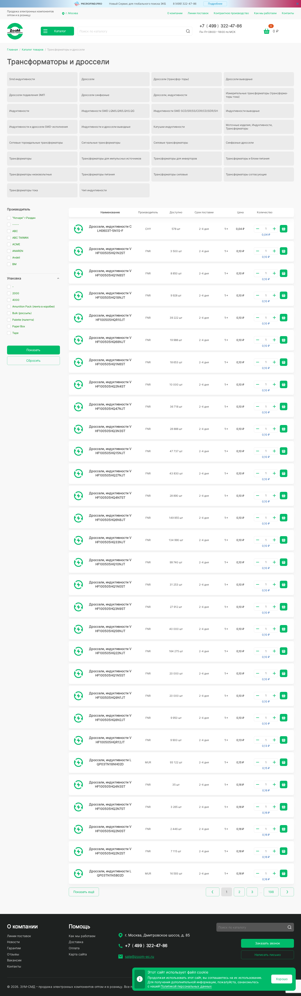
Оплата (74, 948)
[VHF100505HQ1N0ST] (78, 585)
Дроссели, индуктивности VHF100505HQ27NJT (110, 473)
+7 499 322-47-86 (220, 25)
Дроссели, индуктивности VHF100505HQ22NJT (110, 651)
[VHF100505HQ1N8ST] (78, 273)
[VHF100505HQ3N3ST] (78, 429)
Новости (13, 942)
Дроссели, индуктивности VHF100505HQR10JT (110, 317)
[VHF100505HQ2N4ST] (78, 385)
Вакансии (14, 960)
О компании (174, 13)
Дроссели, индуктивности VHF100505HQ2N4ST (110, 384)
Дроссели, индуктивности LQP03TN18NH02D (110, 762)
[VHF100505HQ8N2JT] (78, 718)
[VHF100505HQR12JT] (78, 740)
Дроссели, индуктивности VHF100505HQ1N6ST (110, 362)
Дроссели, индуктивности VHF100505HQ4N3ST (110, 784)
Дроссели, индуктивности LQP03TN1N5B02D (110, 873)
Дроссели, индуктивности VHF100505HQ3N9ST (110, 606)
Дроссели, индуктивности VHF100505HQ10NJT (110, 562)
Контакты (288, 13)
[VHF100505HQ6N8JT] (78, 518)
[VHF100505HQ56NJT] (78, 629)
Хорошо (282, 979)
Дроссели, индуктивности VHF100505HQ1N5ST (110, 673)
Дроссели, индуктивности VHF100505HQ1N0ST (110, 584)
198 (271, 892)
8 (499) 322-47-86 (184, 3)
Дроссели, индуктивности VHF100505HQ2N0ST (110, 829)
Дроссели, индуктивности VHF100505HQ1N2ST (110, 251)
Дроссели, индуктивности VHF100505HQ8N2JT (110, 717)
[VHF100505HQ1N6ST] (78, 362)
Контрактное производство (231, 13)
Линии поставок (198, 13)
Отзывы (13, 954)
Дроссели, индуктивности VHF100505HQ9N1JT (110, 695)
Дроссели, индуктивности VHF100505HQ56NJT (110, 629)
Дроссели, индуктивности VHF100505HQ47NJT (110, 406)
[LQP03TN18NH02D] (78, 762)
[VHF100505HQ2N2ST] (78, 851)
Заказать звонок (267, 943)
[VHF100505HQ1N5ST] (78, 673)
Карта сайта (78, 954)
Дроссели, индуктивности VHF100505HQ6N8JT (110, 517)
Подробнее (215, 3)
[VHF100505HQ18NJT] (78, 296)
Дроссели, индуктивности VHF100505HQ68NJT (110, 340)
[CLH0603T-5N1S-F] (78, 229)
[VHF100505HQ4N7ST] (78, 496)
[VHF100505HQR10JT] (78, 318)
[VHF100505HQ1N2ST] (78, 251)
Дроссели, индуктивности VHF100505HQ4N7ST (110, 495)
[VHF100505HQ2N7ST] (78, 807)
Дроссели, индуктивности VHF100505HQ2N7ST (110, 806)
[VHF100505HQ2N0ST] (78, 829)
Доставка (76, 942)
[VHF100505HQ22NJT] (78, 651)
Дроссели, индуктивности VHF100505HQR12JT (110, 740)
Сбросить (33, 360)
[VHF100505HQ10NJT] (78, 562)
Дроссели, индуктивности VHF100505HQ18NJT (110, 295)
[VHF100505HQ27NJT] (78, 473)
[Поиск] (188, 31)
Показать (33, 350)
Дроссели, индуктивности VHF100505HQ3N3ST (110, 429)
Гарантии (14, 948)
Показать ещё (83, 892)
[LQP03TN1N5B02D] (78, 874)
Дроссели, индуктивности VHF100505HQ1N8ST (110, 273)
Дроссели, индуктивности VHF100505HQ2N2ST (110, 851)
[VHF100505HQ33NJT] (78, 540)
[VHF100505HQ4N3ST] (78, 785)
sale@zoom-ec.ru (139, 956)
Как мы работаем (265, 13)
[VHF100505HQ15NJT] (78, 451)
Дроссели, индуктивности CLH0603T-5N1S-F (110, 229)
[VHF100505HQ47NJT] (78, 407)
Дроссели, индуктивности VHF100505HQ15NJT (110, 451)
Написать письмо (268, 955)
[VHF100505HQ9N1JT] (78, 696)
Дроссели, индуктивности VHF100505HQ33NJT (110, 540)
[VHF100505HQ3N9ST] (78, 607)
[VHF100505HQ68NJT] (78, 340)
